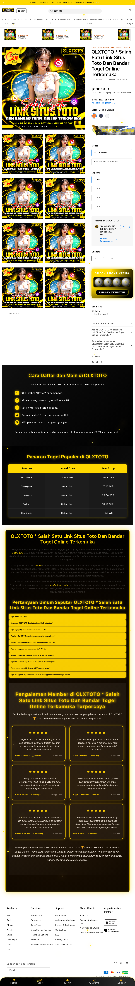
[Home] (8, 10)
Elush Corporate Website (91, 933)
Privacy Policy (62, 940)
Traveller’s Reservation (42, 945)
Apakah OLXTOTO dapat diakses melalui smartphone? (33, 636)
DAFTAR (67, 983)
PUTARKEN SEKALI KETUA (112, 292)
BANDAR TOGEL (66, 20)
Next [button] (131, 2)
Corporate (36, 920)
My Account (61, 915)
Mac (9, 915)
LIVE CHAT (121, 983)
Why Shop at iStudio (89, 928)
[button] (7, 20)
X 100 (97, 179)
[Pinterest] (102, 363)
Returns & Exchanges (65, 925)
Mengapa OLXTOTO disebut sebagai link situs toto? (32, 623)
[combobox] (75, 11)
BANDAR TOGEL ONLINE (85, 20)
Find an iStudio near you (89, 921)
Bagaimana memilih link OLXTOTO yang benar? (30, 668)
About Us (84, 915)
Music (9, 935)
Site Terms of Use (63, 945)
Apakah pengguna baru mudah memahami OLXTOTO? (33, 642)
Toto (9, 945)
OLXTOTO (7, 20)
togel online (18, 553)
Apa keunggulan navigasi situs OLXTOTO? (28, 649)
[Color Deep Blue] (101, 116)
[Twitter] (98, 363)
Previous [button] (3, 2)
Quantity (95, 252)
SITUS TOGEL (104, 20)
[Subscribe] (47, 970)
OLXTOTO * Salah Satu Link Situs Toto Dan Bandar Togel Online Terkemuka (68, 2)
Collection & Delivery (65, 920)
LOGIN (41, 983)
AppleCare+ (36, 915)
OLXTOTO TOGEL (21, 20)
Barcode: (112, 80)
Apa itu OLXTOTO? (19, 617)
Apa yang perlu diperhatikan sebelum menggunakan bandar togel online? (41, 675)
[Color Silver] (107, 116)
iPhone (10, 925)
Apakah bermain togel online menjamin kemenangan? (33, 662)
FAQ (57, 935)
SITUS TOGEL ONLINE (122, 20)
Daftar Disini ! (99, 2)
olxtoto (38, 566)
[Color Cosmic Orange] (94, 115)
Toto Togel (12, 940)
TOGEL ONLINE (50, 20)
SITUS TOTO (36, 20)
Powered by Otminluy (120, 977)
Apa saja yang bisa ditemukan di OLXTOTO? (29, 630)
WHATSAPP (94, 983)
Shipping (107, 93)
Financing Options (39, 935)
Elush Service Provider (41, 930)
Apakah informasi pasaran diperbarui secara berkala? (33, 655)
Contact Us (60, 930)
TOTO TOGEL (8, 23)
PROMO (13, 983)
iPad (9, 920)
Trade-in (35, 940)
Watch (10, 930)
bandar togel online (59, 585)
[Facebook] (93, 363)
